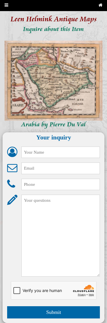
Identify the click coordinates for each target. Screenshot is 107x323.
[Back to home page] (100, 5)
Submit (53, 312)
